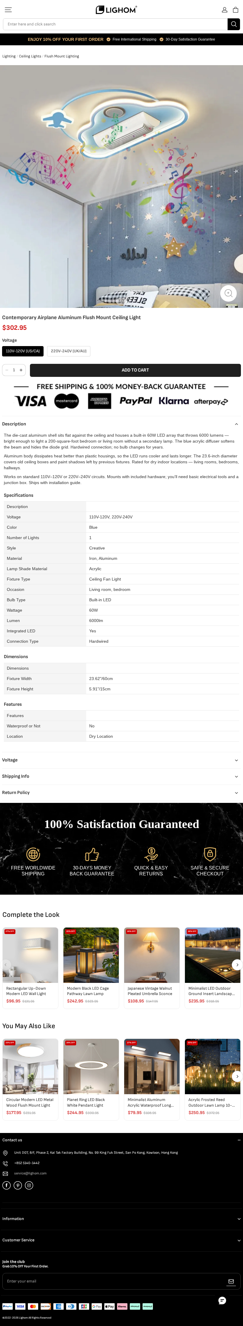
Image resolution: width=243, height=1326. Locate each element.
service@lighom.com (30, 1173)
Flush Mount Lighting (61, 56)
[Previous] (5, 964)
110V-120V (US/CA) (23, 350)
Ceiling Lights (30, 56)
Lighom (23, 1317)
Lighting (9, 56)
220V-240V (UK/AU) (69, 350)
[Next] (237, 964)
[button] (8, 10)
